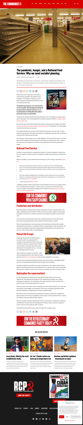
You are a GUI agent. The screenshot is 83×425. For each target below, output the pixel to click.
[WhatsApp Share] (27, 91)
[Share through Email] (33, 91)
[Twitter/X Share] (21, 91)
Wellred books (54, 408)
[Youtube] (43, 419)
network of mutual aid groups (31, 257)
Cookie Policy (67, 420)
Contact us (17, 408)
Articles (49, 3)
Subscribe (40, 3)
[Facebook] (33, 419)
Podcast (58, 3)
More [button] (65, 3)
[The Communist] (12, 4)
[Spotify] (46, 419)
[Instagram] (40, 419)
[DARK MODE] (78, 3)
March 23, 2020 (34, 181)
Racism (10, 353)
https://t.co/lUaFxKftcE (32, 178)
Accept (61, 416)
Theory (53, 3)
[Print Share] (36, 91)
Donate (36, 3)
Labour (58, 353)
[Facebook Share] (18, 91)
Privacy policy (72, 420)
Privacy (25, 408)
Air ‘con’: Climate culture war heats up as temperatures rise (40, 357)
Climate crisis (36, 353)
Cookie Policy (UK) (41, 413)
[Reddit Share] (24, 91)
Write (45, 3)
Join (32, 3)
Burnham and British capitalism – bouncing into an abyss (65, 357)
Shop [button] (62, 3)
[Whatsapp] (49, 419)
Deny (67, 416)
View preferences (75, 416)
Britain (37, 77)
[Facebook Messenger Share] (30, 91)
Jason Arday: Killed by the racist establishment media (17, 357)
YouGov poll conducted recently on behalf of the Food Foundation (32, 126)
